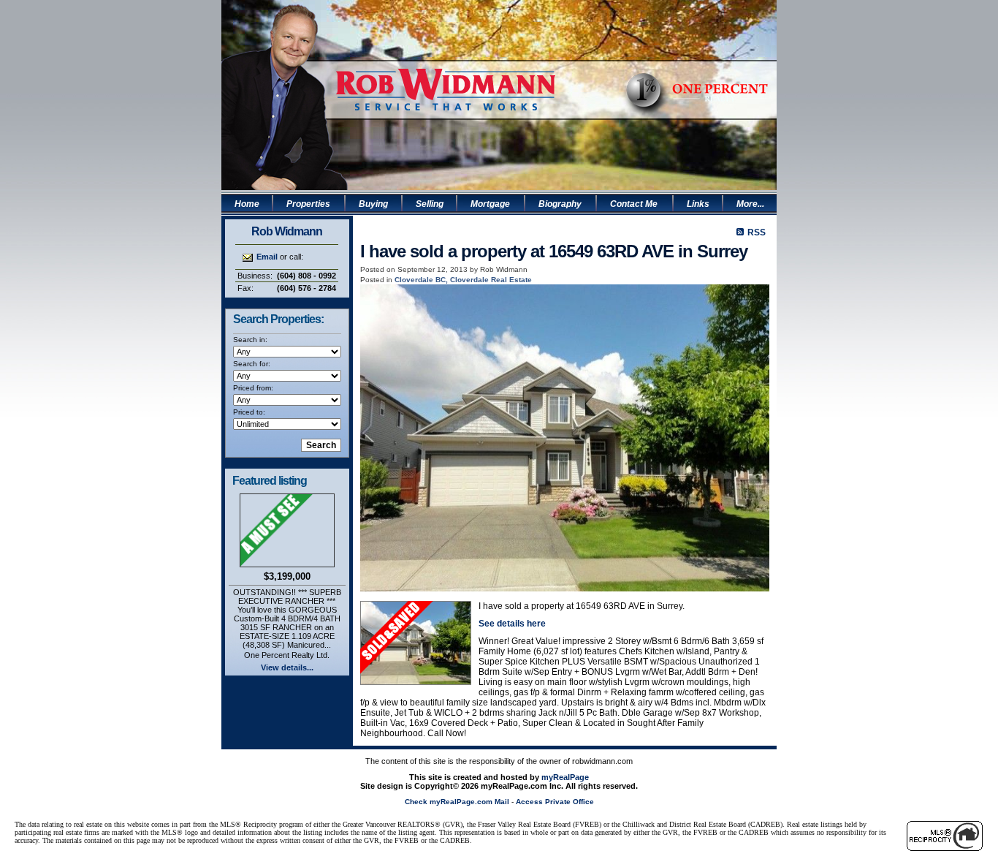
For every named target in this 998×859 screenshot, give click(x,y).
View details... (287, 667)
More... (750, 204)
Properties (308, 204)
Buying (373, 204)
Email (267, 256)
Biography (560, 204)
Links (698, 204)
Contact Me (634, 204)
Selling (429, 204)
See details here (512, 623)
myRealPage (565, 777)
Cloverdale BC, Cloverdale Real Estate (463, 280)
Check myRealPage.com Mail (457, 802)
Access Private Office (555, 802)
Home (247, 204)
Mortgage (490, 204)
